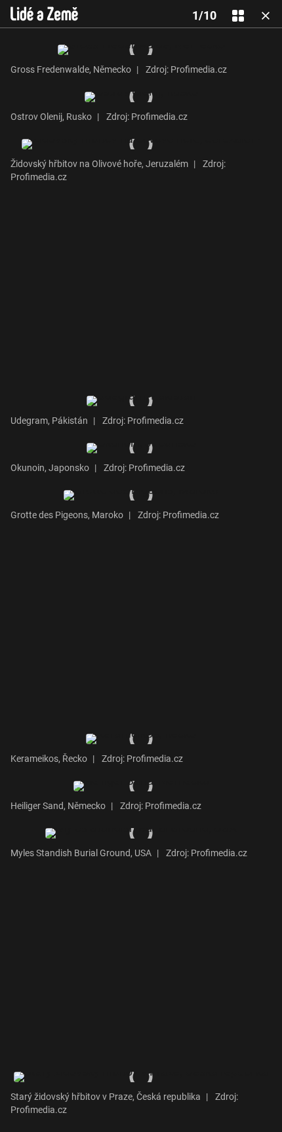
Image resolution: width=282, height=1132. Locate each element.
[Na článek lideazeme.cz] (44, 13)
